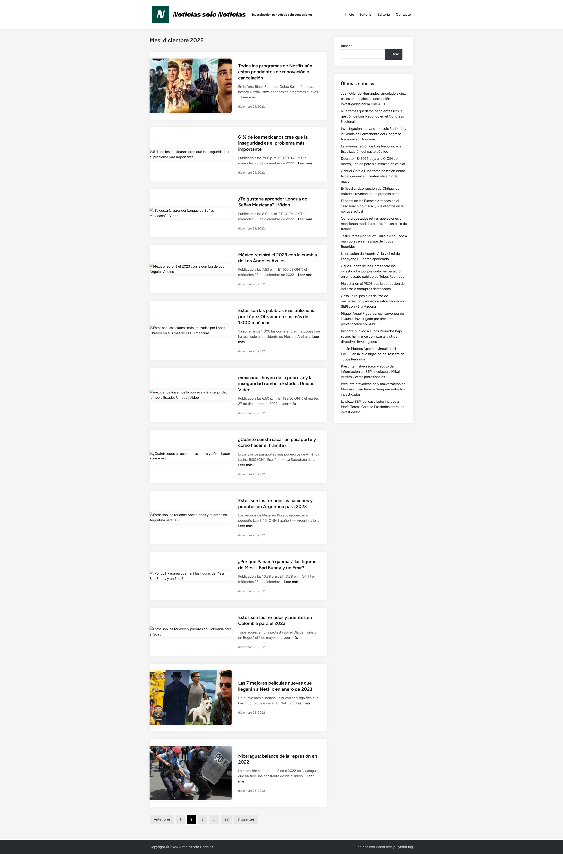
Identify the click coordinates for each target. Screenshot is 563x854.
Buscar (346, 46)
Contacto (403, 14)
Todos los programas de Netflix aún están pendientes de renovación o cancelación (275, 72)
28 (227, 819)
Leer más (248, 97)
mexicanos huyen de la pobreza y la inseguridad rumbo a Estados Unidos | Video (277, 383)
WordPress (384, 847)
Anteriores (162, 819)
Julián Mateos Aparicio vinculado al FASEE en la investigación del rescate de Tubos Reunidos (373, 354)
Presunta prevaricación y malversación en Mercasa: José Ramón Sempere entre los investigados (373, 389)
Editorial (365, 14)
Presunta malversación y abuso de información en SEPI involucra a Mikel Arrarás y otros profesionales (370, 371)
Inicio (349, 14)
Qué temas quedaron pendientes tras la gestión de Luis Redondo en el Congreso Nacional (372, 116)
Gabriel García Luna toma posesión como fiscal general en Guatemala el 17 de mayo (373, 176)
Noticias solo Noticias (196, 847)
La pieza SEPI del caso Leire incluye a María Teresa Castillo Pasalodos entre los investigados (372, 406)
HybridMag (404, 847)
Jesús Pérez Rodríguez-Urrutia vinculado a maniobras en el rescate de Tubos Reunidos (374, 241)
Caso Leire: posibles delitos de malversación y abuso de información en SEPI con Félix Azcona (372, 301)
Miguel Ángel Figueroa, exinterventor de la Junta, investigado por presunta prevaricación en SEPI (372, 318)
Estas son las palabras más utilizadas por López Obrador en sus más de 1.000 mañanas (276, 316)
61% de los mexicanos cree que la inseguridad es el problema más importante (273, 143)
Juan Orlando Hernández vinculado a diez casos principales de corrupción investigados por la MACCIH (373, 98)
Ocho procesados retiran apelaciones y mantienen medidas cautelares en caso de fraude (374, 223)
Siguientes (246, 819)
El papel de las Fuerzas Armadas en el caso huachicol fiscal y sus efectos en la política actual (372, 206)
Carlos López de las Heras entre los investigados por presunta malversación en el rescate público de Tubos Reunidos (372, 271)
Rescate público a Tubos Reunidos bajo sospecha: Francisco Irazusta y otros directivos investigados (371, 336)
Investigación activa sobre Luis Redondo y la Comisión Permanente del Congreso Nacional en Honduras (373, 134)
